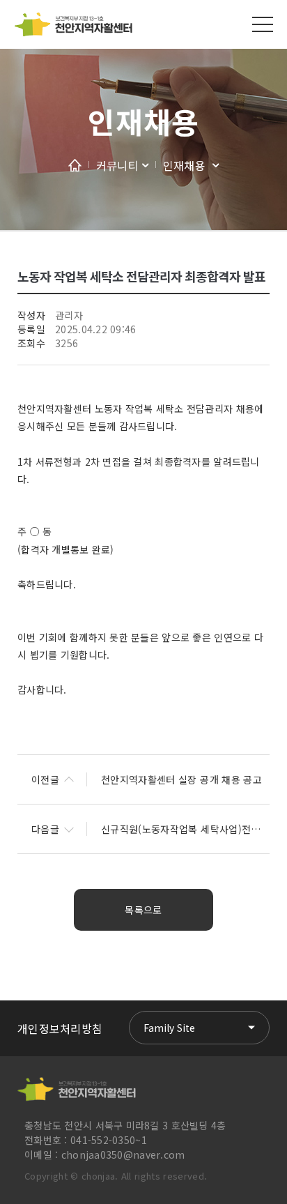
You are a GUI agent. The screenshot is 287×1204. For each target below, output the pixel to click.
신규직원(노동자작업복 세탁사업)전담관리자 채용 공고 (185, 829)
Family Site (169, 1028)
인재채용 (143, 121)
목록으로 (143, 910)
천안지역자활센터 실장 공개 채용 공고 (181, 779)
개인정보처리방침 (59, 1028)
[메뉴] (262, 24)
